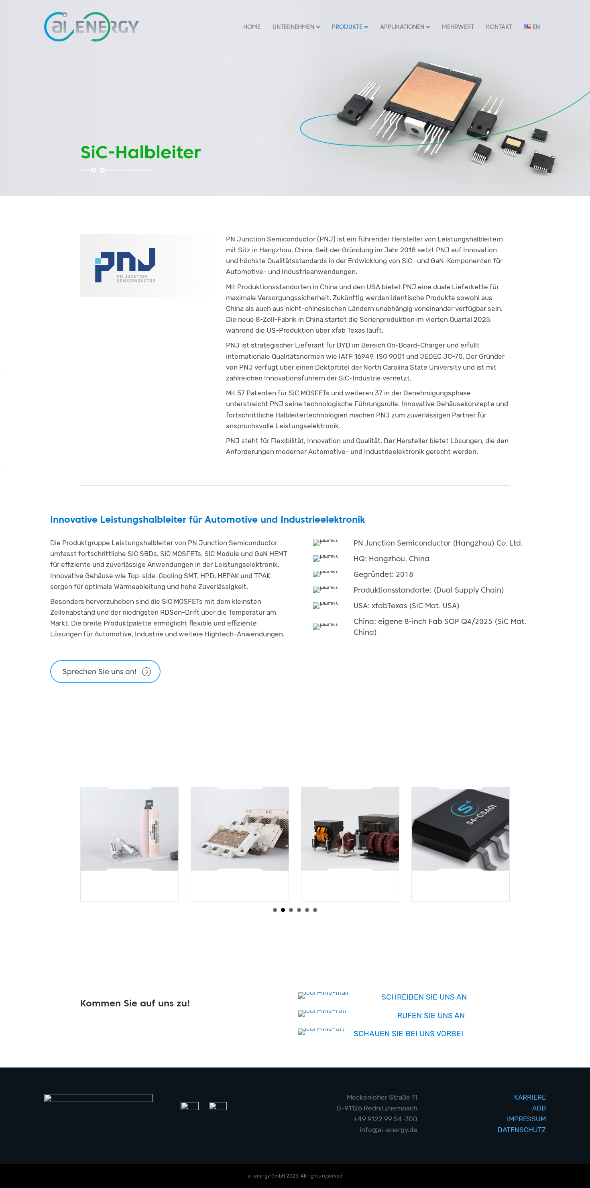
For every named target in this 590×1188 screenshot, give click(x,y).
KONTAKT (499, 27)
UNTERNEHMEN (293, 27)
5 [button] (307, 910)
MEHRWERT (458, 27)
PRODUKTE (347, 27)
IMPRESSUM (526, 1119)
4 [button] (299, 910)
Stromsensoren (460, 884)
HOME (251, 27)
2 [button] (283, 910)
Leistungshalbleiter (240, 884)
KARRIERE (530, 1097)
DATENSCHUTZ (522, 1130)
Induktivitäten (350, 884)
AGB (539, 1108)
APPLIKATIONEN (402, 27)
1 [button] (275, 910)
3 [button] (291, 910)
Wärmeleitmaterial (129, 884)
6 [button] (315, 910)
